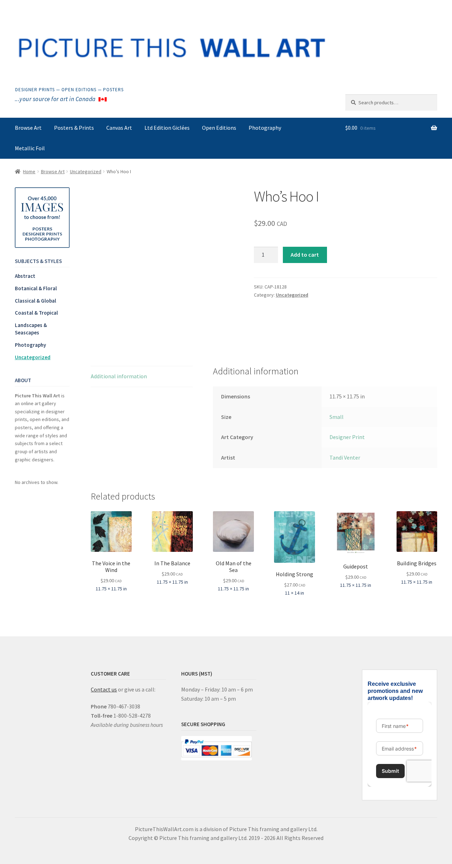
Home (29, 171)
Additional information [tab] (119, 376)
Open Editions (219, 127)
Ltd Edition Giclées (167, 127)
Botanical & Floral (36, 288)
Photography (265, 127)
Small (336, 416)
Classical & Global (35, 300)
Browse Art (28, 127)
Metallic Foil (30, 148)
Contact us (104, 689)
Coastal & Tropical (36, 312)
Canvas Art (119, 127)
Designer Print (347, 436)
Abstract (25, 276)
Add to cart (305, 254)
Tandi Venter (344, 457)
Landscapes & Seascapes (31, 329)
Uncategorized (85, 171)
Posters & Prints (74, 127)
